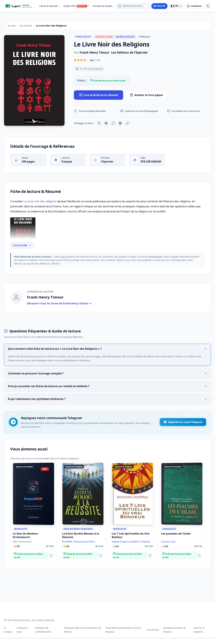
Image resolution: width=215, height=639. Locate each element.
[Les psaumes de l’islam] (181, 494)
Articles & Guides (103, 6)
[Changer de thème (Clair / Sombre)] (208, 6)
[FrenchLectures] (20, 6)
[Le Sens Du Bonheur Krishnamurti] (33, 494)
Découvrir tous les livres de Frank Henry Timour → (59, 303)
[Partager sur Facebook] (106, 123)
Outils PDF (74, 6)
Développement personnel (78, 529)
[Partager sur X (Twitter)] (99, 123)
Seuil (173, 541)
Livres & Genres (48, 6)
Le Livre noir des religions (40, 201)
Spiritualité (83, 36)
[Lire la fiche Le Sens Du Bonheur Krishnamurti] (51, 555)
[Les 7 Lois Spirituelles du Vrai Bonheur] (132, 494)
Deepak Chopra (119, 541)
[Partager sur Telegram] (120, 123)
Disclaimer (153, 629)
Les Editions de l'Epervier (129, 52)
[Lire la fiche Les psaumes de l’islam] (199, 555)
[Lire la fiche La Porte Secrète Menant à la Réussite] (100, 555)
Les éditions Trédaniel (139, 541)
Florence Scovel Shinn (84, 541)
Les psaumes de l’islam (176, 533)
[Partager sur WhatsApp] (113, 123)
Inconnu (165, 541)
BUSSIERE (67, 541)
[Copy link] (127, 123)
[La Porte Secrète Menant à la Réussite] (82, 494)
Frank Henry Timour (95, 52)
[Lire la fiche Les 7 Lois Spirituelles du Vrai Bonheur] (150, 555)
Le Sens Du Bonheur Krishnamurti (25, 535)
